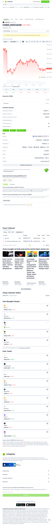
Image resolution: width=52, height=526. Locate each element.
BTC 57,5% (36, 7)
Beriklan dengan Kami (7, 171)
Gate (31, 190)
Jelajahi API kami (16, 86)
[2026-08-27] (47, 42)
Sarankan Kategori (44, 161)
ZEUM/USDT (26, 238)
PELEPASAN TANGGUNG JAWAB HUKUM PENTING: (14, 508)
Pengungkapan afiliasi (7, 229)
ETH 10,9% (41, 7)
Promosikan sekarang (24, 347)
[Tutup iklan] (47, 322)
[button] (38, 140)
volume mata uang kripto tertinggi (37, 197)
